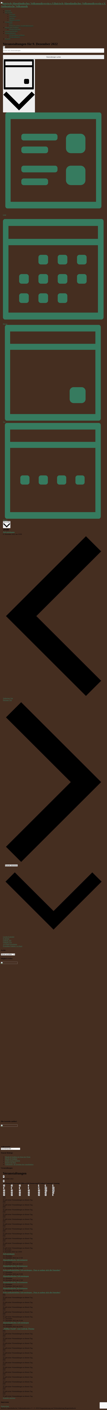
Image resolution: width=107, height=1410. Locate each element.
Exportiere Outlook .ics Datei (12, 946)
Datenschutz (5, 1406)
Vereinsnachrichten (11, 31)
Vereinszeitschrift (14, 29)
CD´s (11, 24)
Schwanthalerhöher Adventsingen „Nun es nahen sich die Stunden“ (32, 1270)
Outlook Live (7, 942)
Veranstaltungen (10, 33)
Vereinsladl (8, 22)
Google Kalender (8, 937)
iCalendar (6, 939)
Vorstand (12, 14)
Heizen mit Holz (10, 1162)
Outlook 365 (7, 940)
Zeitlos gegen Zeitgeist (12, 1161)
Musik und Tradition (11, 27)
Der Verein (8, 12)
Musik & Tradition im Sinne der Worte (17, 1157)
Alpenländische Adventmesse (15, 1260)
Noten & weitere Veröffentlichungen (21, 26)
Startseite (8, 11)
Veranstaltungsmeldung (17, 35)
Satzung (12, 18)
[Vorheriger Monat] (3, 1176)
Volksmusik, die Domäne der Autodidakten (19, 1164)
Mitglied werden (14, 20)
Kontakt (7, 39)
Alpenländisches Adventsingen (16, 1276)
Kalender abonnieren (11, 865)
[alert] (53, 1198)
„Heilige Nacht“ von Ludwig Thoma (18, 1329)
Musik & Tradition (11, 1159)
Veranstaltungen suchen (53, 57)
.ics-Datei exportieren (10, 944)
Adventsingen (9, 532)
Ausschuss (12, 16)
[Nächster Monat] (3, 1181)
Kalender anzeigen (9, 1398)
